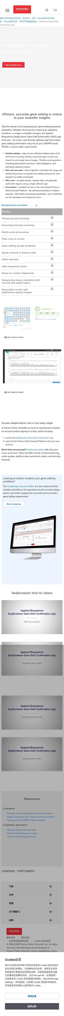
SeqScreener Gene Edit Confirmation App (34, 437)
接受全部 (32, 1006)
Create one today (35, 449)
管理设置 (32, 996)
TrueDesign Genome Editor (20, 486)
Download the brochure (15, 205)
